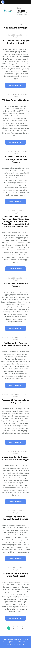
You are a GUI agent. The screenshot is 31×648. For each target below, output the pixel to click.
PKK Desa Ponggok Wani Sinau (15, 100)
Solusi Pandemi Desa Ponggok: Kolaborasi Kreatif (15, 41)
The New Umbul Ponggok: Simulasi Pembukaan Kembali (15, 344)
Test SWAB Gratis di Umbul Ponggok (15, 284)
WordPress (20, 644)
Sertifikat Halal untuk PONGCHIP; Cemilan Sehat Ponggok (15, 159)
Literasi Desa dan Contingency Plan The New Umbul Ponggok (15, 458)
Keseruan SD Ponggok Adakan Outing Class (15, 401)
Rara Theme (24, 642)
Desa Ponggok (21, 9)
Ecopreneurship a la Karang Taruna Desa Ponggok (15, 574)
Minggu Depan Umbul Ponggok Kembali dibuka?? (15, 517)
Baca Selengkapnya (15, 85)
